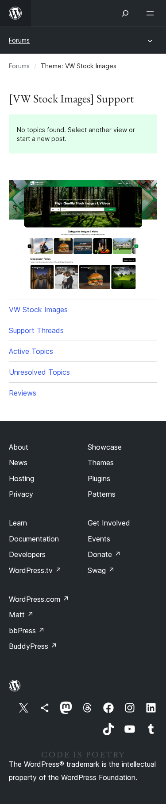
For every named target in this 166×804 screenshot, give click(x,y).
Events (99, 538)
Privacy (21, 494)
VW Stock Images (38, 309)
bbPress (27, 630)
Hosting (21, 478)
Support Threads (36, 330)
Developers (27, 554)
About (18, 447)
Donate (104, 554)
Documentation (34, 538)
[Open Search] (125, 13)
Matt (21, 614)
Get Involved (109, 522)
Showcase (105, 447)
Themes (101, 462)
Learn (18, 522)
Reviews (22, 392)
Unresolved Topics (39, 372)
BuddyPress (33, 646)
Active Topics (31, 351)
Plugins (99, 478)
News (18, 462)
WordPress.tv (35, 570)
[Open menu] (152, 13)
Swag (101, 570)
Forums (19, 40)
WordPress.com (39, 599)
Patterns (102, 494)
